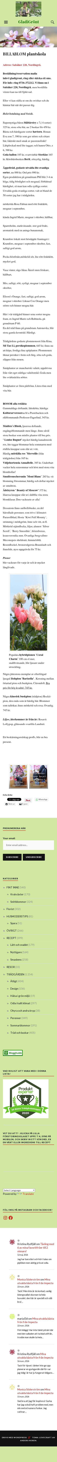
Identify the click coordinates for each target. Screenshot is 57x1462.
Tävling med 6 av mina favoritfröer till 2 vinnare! (35, 1247)
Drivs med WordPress (14, 1437)
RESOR (11, 967)
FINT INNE (13, 887)
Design (14, 988)
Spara (13, 923)
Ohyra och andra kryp (22, 1010)
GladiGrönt (28, 21)
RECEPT (11, 938)
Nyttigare (16, 952)
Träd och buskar (19, 1032)
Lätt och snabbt (19, 944)
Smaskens (16, 959)
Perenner (15, 1018)
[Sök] (50, 22)
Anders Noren (28, 1440)
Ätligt (13, 981)
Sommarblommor (20, 1025)
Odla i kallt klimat (20, 1003)
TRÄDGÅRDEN (15, 974)
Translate (28, 1193)
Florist (10, 909)
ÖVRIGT (12, 930)
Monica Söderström (28, 1279)
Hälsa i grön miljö (20, 995)
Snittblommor (18, 901)
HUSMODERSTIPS (17, 916)
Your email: (9, 838)
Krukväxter (17, 894)
